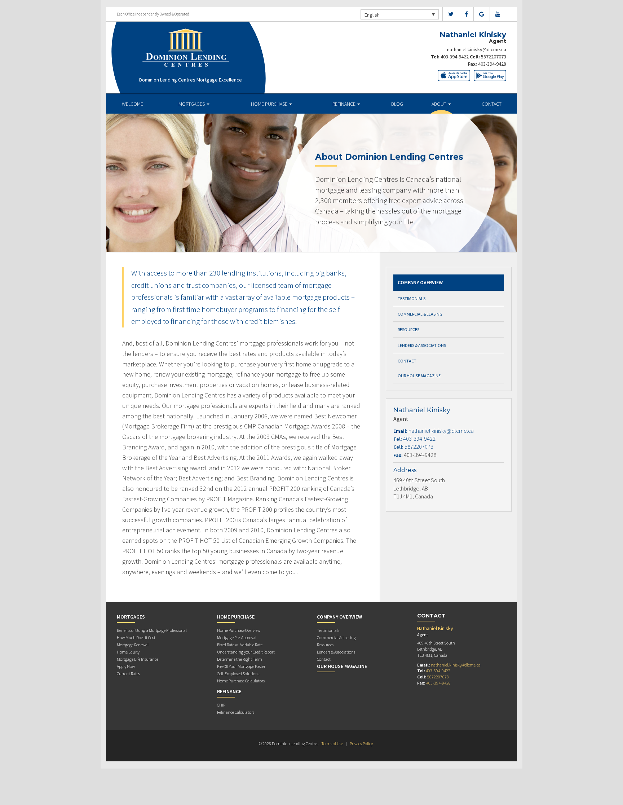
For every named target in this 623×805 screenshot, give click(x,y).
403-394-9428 (492, 64)
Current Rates (128, 673)
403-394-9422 (455, 56)
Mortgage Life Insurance (137, 659)
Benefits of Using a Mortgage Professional (152, 630)
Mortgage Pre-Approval (236, 637)
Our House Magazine (419, 375)
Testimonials (411, 298)
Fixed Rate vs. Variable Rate (239, 644)
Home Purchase (269, 104)
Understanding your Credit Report (246, 652)
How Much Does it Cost (136, 637)
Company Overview (420, 282)
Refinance (344, 104)
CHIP (221, 705)
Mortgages (192, 104)
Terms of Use (332, 743)
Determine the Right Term (239, 659)
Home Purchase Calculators (241, 680)
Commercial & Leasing (420, 314)
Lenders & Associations (422, 345)
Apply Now (126, 666)
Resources (408, 329)
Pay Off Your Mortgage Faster (241, 666)
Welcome (132, 104)
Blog (397, 104)
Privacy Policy (361, 743)
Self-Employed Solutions (238, 673)
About (439, 104)
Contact (492, 104)
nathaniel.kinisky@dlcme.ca (476, 49)
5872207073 (493, 56)
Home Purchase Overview (238, 630)
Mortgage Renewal (133, 644)
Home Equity (128, 652)
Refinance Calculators (235, 712)
